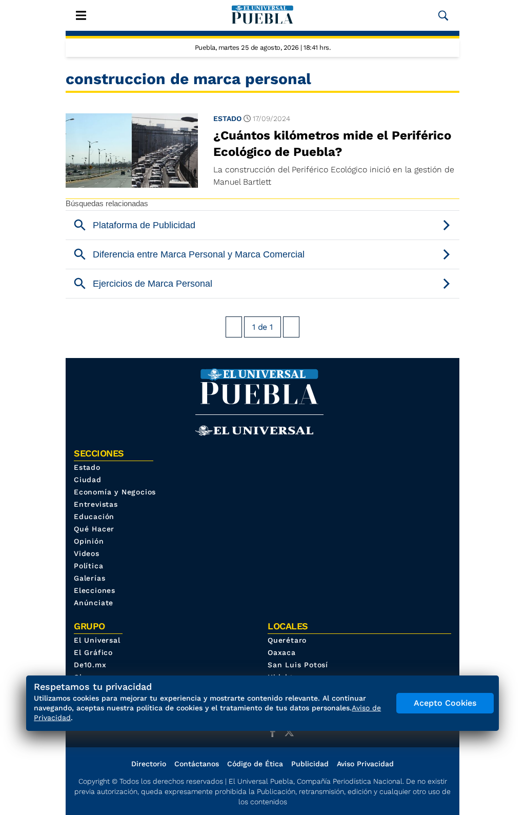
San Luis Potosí (298, 665)
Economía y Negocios (115, 492)
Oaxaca (282, 652)
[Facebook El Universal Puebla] (276, 732)
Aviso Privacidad (365, 764)
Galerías (89, 578)
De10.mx (90, 665)
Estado (227, 118)
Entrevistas (96, 504)
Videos (86, 553)
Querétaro (287, 640)
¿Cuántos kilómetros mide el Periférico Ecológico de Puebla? (332, 143)
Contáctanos (196, 764)
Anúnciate (93, 603)
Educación (94, 516)
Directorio (148, 764)
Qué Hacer (94, 529)
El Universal (97, 640)
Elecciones (94, 590)
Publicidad (310, 764)
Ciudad (88, 479)
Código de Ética (255, 764)
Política (88, 566)
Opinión (89, 541)
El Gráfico (93, 652)
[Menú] (81, 15)
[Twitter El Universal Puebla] (292, 732)
